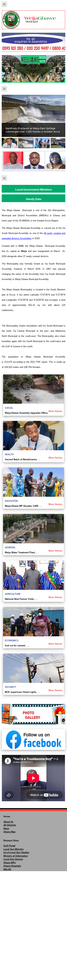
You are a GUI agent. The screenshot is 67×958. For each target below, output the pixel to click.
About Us (8, 822)
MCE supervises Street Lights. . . (22, 692)
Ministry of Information (15, 856)
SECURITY (10, 687)
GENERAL (10, 547)
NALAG (7, 869)
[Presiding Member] (33, 160)
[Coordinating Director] (54, 160)
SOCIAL (9, 408)
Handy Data (33, 199)
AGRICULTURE (13, 594)
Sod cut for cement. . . (17, 645)
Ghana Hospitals (12, 866)
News (6, 828)
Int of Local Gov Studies (16, 852)
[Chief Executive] (12, 160)
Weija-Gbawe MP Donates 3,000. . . (23, 506)
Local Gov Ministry (13, 849)
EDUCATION (11, 501)
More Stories (55, 411)
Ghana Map (9, 831)
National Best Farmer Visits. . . (21, 599)
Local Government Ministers (33, 189)
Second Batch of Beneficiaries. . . (22, 459)
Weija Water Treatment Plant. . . (21, 552)
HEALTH (9, 454)
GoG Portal (9, 845)
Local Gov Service (13, 859)
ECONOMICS (12, 640)
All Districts (9, 825)
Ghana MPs (9, 862)
